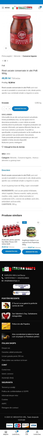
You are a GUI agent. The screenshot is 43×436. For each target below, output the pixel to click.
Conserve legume (30, 56)
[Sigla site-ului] (22, 7)
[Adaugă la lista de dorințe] (18, 223)
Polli (3, 66)
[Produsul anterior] (3, 61)
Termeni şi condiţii (8, 387)
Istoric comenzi (7, 374)
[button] (11, 251)
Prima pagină (7, 56)
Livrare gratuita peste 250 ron (13, 356)
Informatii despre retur (10, 395)
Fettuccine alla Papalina (21, 324)
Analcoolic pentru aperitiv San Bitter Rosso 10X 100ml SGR (11, 242)
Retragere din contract (10, 408)
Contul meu (6, 370)
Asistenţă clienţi (7, 378)
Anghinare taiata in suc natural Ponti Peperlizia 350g (30, 242)
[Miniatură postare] (6, 305)
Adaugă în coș (20, 109)
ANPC (4, 404)
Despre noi (6, 348)
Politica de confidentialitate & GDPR (15, 391)
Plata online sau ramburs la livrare (14, 360)
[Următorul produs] (7, 61)
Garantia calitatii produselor (12, 352)
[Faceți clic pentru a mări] (6, 48)
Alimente (17, 56)
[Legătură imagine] (19, 268)
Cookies (5, 399)
